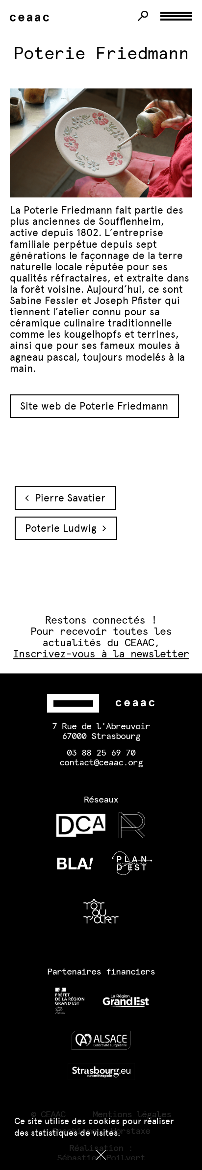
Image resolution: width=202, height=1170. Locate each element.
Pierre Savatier (67, 498)
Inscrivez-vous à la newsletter (101, 654)
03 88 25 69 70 (101, 753)
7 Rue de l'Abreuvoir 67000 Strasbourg (101, 731)
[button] (101, 1155)
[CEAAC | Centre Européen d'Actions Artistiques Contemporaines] (31, 18)
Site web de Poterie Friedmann (94, 406)
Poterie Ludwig (63, 528)
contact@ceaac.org (101, 762)
